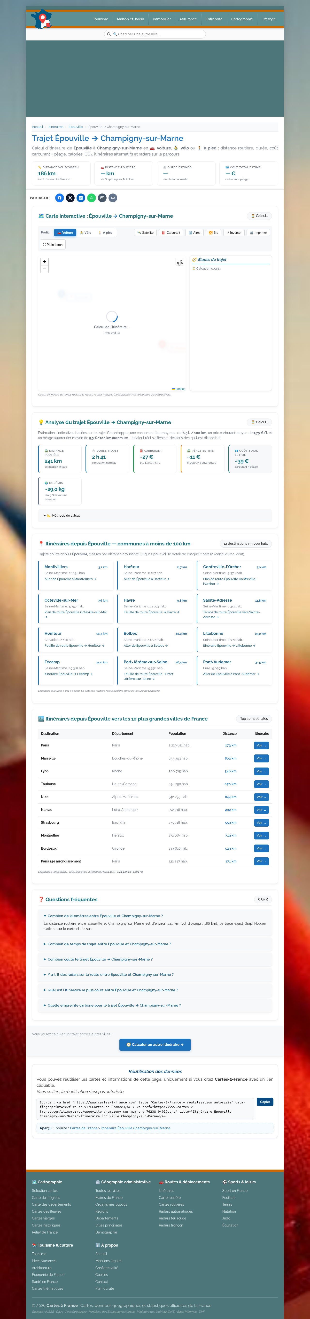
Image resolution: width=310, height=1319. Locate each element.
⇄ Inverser (233, 232)
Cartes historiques (46, 1225)
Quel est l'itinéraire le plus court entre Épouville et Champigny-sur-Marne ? (113, 990)
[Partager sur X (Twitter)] (70, 198)
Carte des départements (51, 1204)
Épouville (76, 127)
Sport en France (235, 1190)
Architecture (41, 1268)
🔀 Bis (213, 232)
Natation (229, 1211)
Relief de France (45, 1232)
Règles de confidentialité (240, 1146)
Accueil (37, 127)
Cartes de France (83, 1128)
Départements (106, 1218)
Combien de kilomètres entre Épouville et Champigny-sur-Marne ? (105, 916)
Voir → (261, 745)
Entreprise (214, 19)
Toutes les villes (107, 1190)
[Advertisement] (155, 77)
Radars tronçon (171, 1225)
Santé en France (45, 1282)
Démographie (106, 1232)
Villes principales (109, 1225)
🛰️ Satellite (145, 232)
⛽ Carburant (171, 232)
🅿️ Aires (194, 232)
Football (228, 1197)
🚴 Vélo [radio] (85, 232)
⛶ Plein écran (52, 245)
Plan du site (104, 1288)
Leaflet (180, 389)
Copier (265, 1102)
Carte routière (170, 1197)
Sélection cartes (45, 1190)
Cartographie (242, 19)
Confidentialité (106, 1268)
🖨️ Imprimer (258, 232)
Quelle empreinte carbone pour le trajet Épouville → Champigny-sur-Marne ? (114, 1005)
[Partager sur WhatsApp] (91, 198)
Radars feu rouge (172, 1218)
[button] (44, 261)
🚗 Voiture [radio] (65, 232)
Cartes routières (171, 1204)
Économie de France (48, 1274)
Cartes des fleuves (46, 1211)
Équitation (230, 1225)
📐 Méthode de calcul (63, 515)
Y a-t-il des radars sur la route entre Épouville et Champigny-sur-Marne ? (111, 974)
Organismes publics (111, 1204)
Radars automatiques (176, 1211)
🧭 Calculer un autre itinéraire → (155, 1044)
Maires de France (109, 1197)
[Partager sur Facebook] (59, 198)
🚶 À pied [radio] (105, 232)
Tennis (227, 1204)
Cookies (101, 1274)
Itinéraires (56, 127)
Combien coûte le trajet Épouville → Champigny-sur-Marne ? (100, 959)
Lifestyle (269, 19)
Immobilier (162, 19)
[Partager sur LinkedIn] (81, 198)
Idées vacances (44, 1261)
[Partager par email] (102, 198)
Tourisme (100, 19)
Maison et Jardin (130, 19)
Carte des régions (46, 1197)
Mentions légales (195, 1146)
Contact (101, 1282)
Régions (101, 1211)
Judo (226, 1218)
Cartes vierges (43, 1218)
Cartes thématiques (47, 1288)
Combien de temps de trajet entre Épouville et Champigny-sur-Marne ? (109, 944)
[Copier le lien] (112, 198)
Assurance (188, 19)
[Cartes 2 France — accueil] (41, 19)
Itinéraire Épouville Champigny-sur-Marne (135, 1128)
